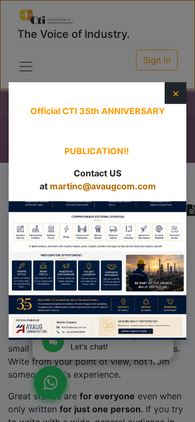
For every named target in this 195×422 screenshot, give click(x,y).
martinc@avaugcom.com (103, 186)
